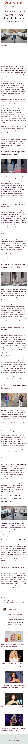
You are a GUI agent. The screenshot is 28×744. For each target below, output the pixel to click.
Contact (16, 737)
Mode (4, 597)
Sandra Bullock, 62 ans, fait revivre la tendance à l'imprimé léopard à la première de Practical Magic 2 (13, 687)
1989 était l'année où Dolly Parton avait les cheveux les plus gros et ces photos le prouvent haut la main (13, 666)
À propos (12, 737)
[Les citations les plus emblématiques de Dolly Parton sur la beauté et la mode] (14, 641)
